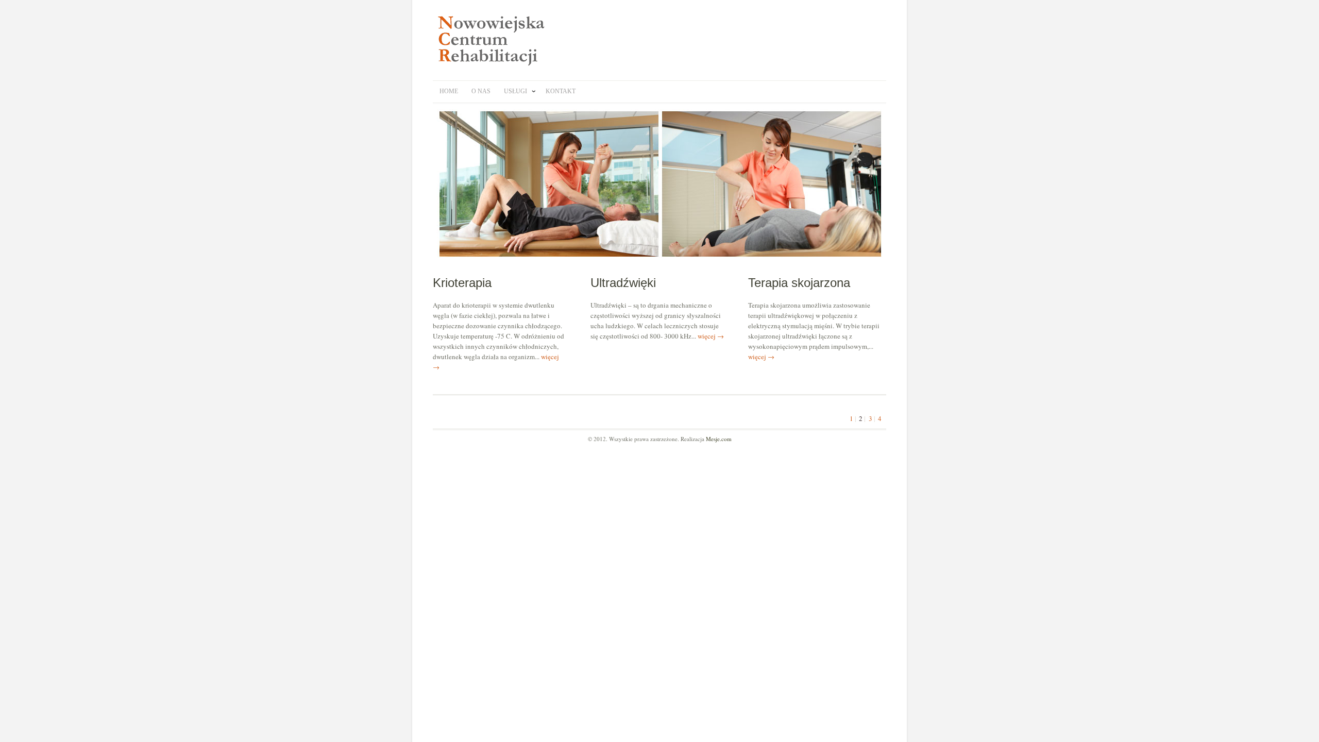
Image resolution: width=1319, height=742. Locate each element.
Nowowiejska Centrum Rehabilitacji (494, 40)
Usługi (515, 91)
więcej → (711, 336)
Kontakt (561, 91)
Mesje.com (719, 439)
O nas (481, 91)
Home (448, 91)
